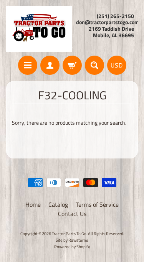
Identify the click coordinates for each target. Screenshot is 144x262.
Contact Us (72, 213)
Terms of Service (97, 204)
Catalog (58, 204)
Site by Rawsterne (72, 240)
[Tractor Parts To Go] (39, 29)
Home (33, 204)
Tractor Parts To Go (69, 233)
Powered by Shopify (72, 246)
